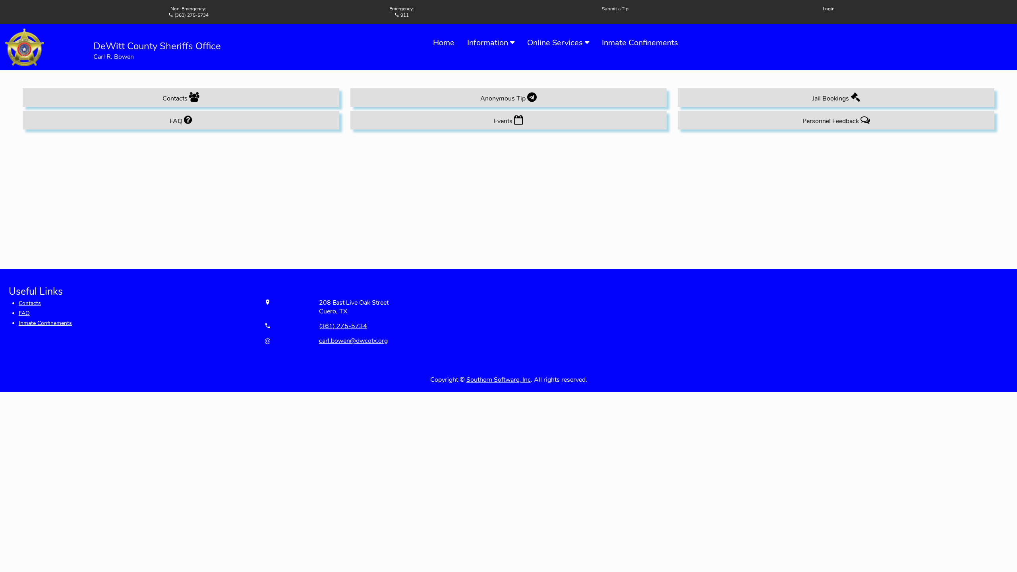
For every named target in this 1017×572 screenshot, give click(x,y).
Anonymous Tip (503, 98)
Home (443, 42)
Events (504, 121)
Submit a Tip (615, 9)
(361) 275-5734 (343, 326)
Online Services (556, 42)
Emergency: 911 (401, 12)
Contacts (175, 98)
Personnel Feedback (831, 121)
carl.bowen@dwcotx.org (353, 340)
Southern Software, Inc (498, 379)
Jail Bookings (831, 98)
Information (488, 42)
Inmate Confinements (640, 42)
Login (829, 9)
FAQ (177, 121)
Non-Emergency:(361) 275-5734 (189, 12)
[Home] (24, 46)
